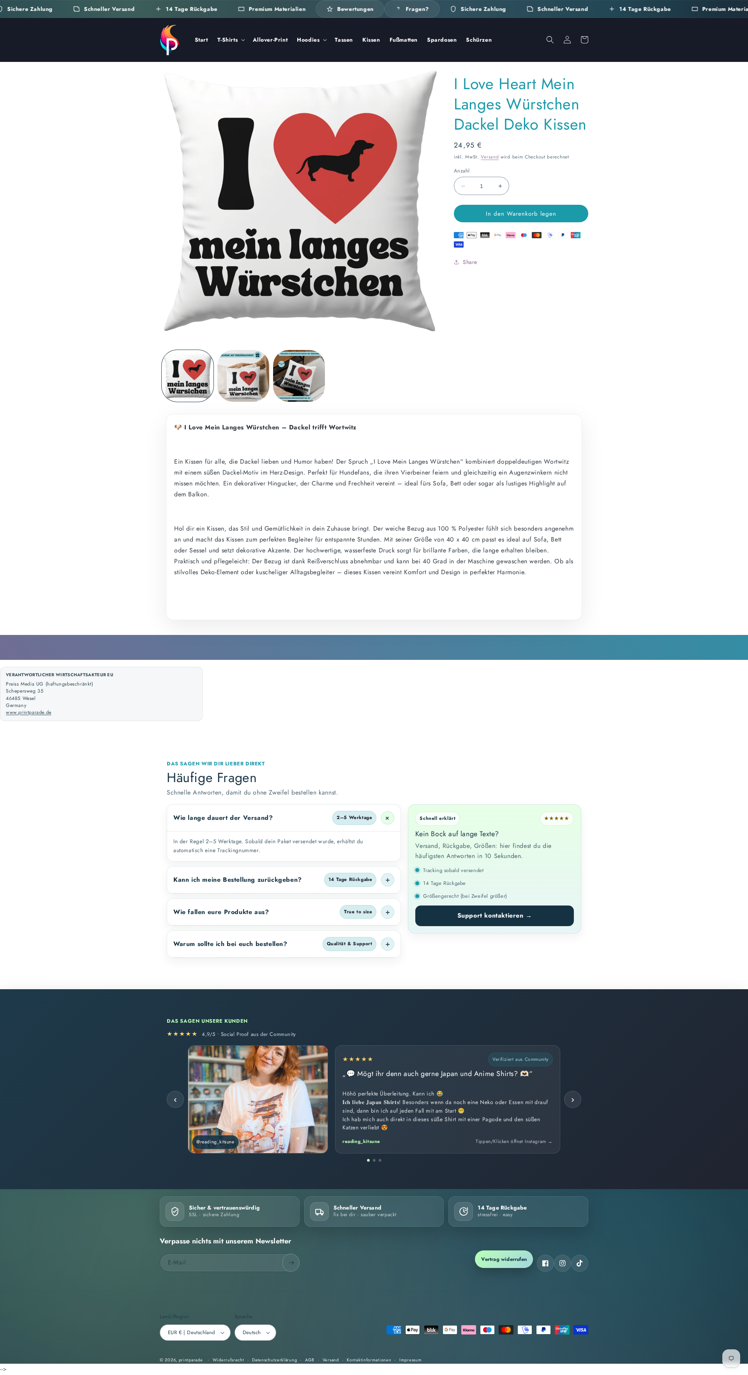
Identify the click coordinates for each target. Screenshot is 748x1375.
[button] (231, 40)
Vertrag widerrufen (504, 1259)
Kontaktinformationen (369, 1360)
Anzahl (461, 170)
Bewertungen (355, 9)
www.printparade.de (28, 712)
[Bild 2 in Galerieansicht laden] (243, 376)
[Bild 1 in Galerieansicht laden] (187, 376)
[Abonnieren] (291, 1263)
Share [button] (470, 262)
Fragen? (417, 9)
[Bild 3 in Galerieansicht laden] (299, 376)
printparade (191, 1360)
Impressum (410, 1360)
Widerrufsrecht (228, 1360)
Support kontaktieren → (494, 915)
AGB (309, 1360)
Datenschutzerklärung (274, 1360)
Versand (490, 156)
